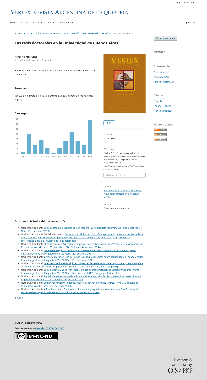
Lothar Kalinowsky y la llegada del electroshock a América (75, 282)
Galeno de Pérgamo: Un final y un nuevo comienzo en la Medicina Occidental (86, 250)
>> (23, 297)
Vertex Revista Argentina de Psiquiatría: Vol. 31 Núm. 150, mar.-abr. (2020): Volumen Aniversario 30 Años (81, 245)
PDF (110, 122)
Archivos (37, 22)
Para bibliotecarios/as (164, 81)
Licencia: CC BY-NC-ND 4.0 (50, 328)
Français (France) (163, 110)
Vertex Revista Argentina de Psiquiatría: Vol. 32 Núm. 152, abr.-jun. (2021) (78, 252)
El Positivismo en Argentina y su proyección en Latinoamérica (77, 243)
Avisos (51, 22)
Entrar (194, 2)
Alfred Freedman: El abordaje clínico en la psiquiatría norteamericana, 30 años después (92, 289)
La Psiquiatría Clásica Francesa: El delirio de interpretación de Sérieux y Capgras (88, 269)
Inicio (17, 33)
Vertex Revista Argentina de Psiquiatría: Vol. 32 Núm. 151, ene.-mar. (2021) (82, 258)
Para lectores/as (161, 72)
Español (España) (163, 105)
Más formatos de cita (116, 175)
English (158, 101)
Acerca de (65, 22)
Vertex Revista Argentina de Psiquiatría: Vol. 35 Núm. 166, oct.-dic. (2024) (81, 278)
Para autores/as (161, 76)
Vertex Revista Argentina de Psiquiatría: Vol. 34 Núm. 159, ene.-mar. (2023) (77, 266)
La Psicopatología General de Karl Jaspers (67, 227)
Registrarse (182, 2)
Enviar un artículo (165, 38)
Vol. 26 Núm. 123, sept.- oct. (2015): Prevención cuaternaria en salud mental (72, 33)
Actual (24, 22)
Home (13, 22)
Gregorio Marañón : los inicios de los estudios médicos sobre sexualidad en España (89, 256)
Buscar (191, 22)
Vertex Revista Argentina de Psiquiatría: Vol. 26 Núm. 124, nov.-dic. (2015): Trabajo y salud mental (80, 271)
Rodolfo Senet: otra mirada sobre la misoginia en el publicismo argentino (84, 276)
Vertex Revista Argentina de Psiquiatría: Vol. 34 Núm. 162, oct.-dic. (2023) (60, 292)
